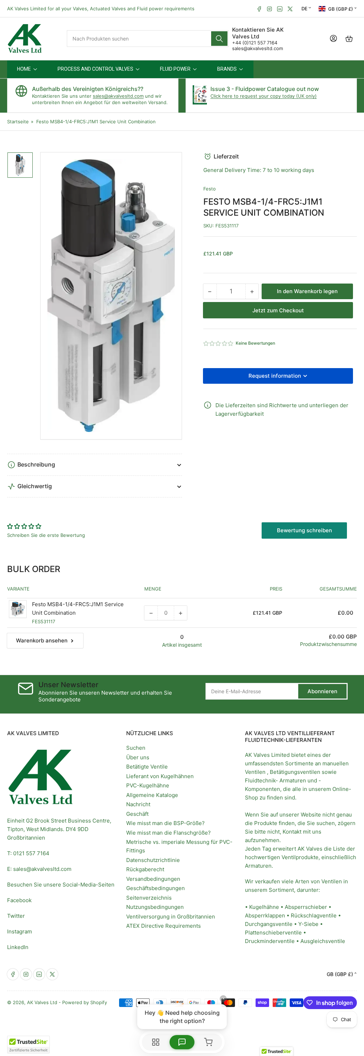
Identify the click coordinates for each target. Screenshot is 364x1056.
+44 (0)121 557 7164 (254, 42)
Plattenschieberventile (273, 932)
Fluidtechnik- (261, 780)
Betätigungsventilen (295, 772)
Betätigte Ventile (147, 766)
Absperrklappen (265, 915)
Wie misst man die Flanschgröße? (168, 832)
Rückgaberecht (145, 869)
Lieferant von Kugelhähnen (160, 776)
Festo (209, 189)
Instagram (19, 931)
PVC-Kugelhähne (147, 785)
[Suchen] (219, 38)
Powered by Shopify (84, 1002)
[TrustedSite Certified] (28, 1045)
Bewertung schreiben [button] (304, 530)
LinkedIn (17, 947)
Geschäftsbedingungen (155, 888)
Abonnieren (322, 691)
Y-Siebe (308, 924)
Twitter (16, 915)
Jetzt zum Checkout (278, 310)
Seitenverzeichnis (149, 897)
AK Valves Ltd (42, 1002)
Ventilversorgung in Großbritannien (170, 916)
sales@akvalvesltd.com (257, 48)
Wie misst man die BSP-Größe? (165, 823)
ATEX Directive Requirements (163, 925)
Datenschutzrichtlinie (153, 860)
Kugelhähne (264, 907)
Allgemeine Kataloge (152, 795)
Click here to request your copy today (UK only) (263, 96)
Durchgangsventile (269, 924)
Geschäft (137, 813)
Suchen (135, 747)
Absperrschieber (306, 907)
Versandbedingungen (153, 878)
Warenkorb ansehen (42, 640)
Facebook (19, 900)
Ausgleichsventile (322, 941)
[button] (218, 343)
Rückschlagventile (314, 915)
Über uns (137, 757)
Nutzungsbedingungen (155, 907)
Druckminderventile (270, 941)
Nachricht (138, 804)
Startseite (18, 121)
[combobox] (148, 38)
